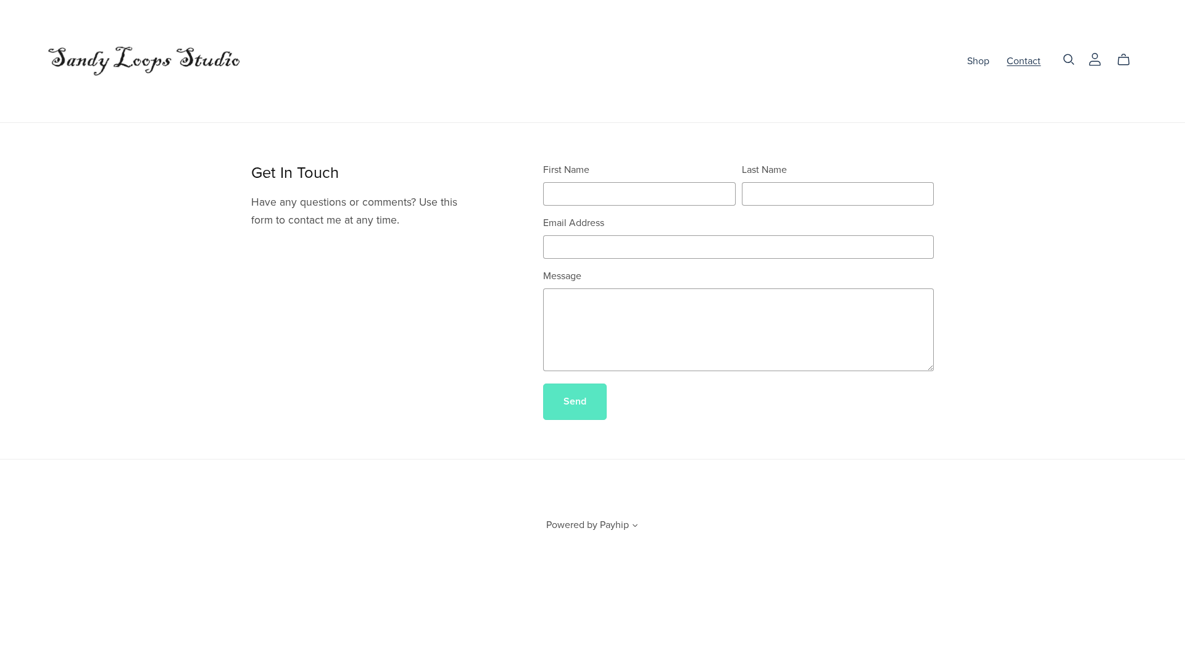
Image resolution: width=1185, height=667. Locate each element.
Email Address (573, 223)
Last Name (764, 170)
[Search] (1069, 59)
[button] (635, 526)
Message (562, 276)
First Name (566, 170)
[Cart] (1128, 60)
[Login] (1094, 58)
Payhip (614, 525)
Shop (978, 60)
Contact (1024, 60)
